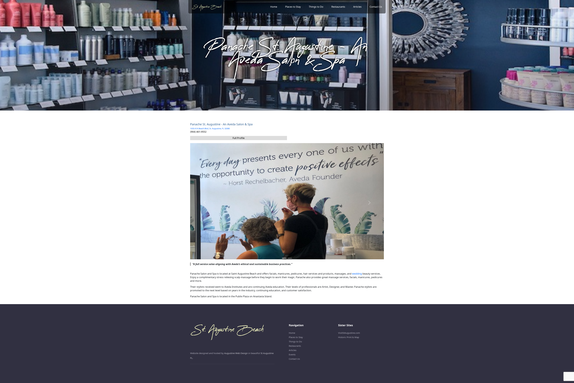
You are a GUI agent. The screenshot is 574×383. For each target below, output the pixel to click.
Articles (357, 6)
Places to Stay (293, 6)
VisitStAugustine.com (349, 332)
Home (273, 6)
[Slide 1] (289, 258)
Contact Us (376, 6)
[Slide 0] (284, 258)
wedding (357, 273)
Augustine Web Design (236, 353)
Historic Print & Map (348, 337)
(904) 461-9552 (198, 131)
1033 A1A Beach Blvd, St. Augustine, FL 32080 (210, 128)
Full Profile (239, 138)
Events (292, 354)
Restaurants (338, 6)
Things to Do (316, 6)
